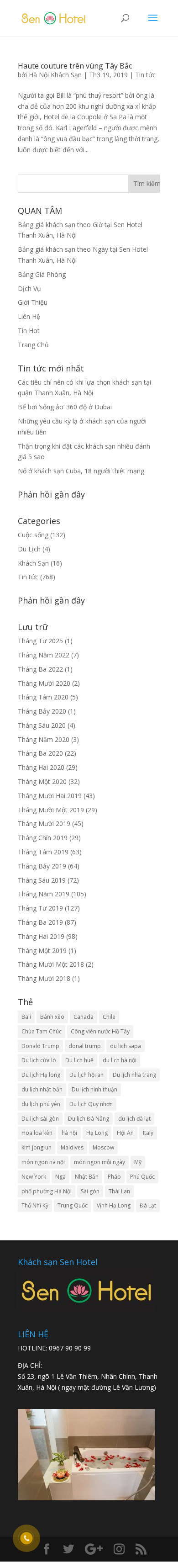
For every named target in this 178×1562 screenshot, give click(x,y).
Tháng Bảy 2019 (42, 866)
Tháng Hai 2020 (41, 767)
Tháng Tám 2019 (43, 851)
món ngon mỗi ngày (99, 1162)
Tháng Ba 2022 (40, 669)
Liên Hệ (29, 316)
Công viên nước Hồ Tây (100, 1031)
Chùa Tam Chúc (41, 1031)
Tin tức (145, 74)
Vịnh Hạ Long (114, 1205)
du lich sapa (125, 1046)
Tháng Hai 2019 (41, 936)
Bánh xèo (52, 1017)
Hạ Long (97, 1133)
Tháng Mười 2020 (44, 683)
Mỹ (137, 1162)
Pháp (114, 1177)
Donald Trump (40, 1046)
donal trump (84, 1046)
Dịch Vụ (29, 288)
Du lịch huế (79, 1060)
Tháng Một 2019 (42, 950)
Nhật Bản (87, 1177)
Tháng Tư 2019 (40, 908)
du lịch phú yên (40, 1104)
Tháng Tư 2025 (40, 640)
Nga (60, 1177)
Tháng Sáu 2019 (42, 880)
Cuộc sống (33, 534)
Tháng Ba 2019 (40, 922)
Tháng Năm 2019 (43, 894)
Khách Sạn (33, 563)
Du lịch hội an (86, 1075)
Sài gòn (90, 1191)
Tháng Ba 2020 (40, 753)
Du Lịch (29, 549)
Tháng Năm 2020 (43, 739)
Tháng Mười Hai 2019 (50, 795)
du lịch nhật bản (42, 1089)
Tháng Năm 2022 (43, 655)
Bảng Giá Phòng (42, 274)
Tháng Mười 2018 (44, 978)
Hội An (125, 1133)
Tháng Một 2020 (42, 781)
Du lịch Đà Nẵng (88, 1119)
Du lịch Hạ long (40, 1075)
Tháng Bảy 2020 (42, 711)
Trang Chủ (33, 344)
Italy (148, 1133)
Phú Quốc (142, 1177)
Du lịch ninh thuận (94, 1089)
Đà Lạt (148, 1205)
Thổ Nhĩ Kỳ (34, 1205)
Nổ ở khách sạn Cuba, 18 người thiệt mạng (81, 470)
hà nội (69, 1133)
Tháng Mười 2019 (44, 823)
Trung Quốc (73, 1205)
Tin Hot (29, 330)
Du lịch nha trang (134, 1075)
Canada (83, 1017)
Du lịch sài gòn (40, 1119)
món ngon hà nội (43, 1162)
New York (33, 1177)
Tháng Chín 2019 (43, 837)
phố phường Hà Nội (46, 1191)
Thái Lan (119, 1191)
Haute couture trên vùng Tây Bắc (75, 66)
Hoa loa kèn (36, 1133)
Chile (109, 1017)
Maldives (72, 1147)
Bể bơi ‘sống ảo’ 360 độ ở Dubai (65, 406)
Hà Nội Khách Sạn (55, 74)
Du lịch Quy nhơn (91, 1104)
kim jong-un (36, 1147)
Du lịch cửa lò (38, 1060)
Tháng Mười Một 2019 (51, 809)
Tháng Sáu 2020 (42, 725)
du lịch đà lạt (134, 1119)
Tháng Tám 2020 (43, 697)
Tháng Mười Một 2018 (51, 964)
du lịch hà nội (119, 1060)
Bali (26, 1017)
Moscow (103, 1147)
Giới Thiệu (32, 302)
